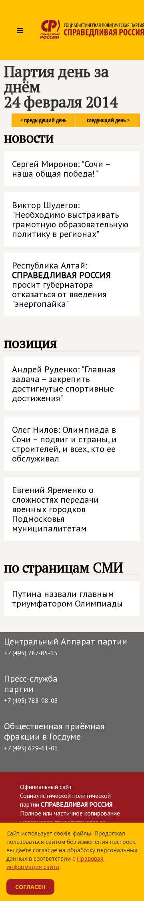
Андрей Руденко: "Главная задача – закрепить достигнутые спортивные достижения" (64, 384)
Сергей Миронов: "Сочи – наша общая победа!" (61, 168)
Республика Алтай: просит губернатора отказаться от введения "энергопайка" (61, 284)
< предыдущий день (43, 120)
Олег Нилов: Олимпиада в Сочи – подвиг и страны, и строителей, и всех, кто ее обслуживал (64, 444)
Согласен (30, 887)
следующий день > (108, 120)
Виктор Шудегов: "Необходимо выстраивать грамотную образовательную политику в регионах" (70, 219)
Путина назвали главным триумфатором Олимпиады (67, 598)
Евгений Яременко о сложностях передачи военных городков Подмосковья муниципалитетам (55, 509)
